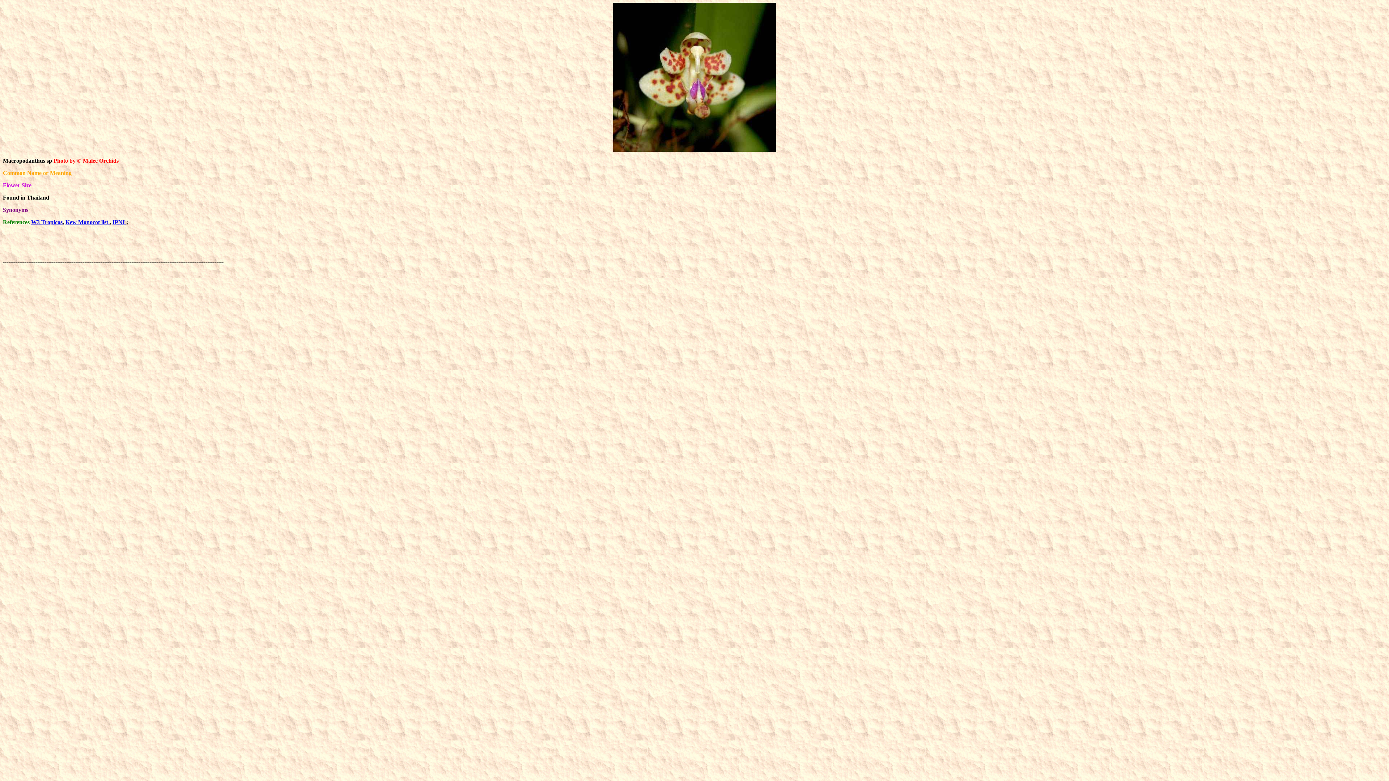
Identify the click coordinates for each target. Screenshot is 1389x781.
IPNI (119, 222)
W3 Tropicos (47, 222)
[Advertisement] (356, 247)
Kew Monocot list (87, 222)
